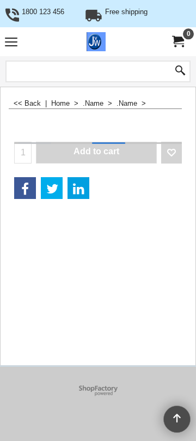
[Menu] (11, 42)
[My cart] (177, 42)
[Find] (180, 71)
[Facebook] (25, 188)
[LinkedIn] (78, 188)
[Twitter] (52, 188)
